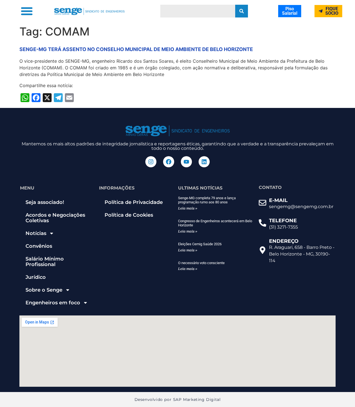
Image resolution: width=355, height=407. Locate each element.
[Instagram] (150, 161)
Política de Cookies (129, 215)
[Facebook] (168, 161)
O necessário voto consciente (201, 263)
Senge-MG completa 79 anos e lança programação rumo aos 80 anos (207, 200)
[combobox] (197, 11)
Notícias (36, 233)
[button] (26, 11)
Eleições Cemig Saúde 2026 (200, 244)
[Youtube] (186, 161)
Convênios (39, 246)
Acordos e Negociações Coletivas (55, 218)
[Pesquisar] (241, 11)
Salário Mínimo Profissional (45, 261)
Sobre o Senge (44, 290)
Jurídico (36, 277)
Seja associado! (45, 202)
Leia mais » (187, 208)
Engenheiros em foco (53, 303)
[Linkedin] (204, 161)
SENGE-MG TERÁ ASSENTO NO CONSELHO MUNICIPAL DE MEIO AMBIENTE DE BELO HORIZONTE (136, 49)
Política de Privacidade (134, 202)
